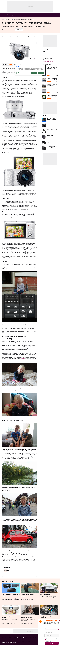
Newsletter (40, 15)
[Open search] (57, 15)
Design (44, 51)
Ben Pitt (5, 29)
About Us (30, 637)
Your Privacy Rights (20, 72)
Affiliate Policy (36, 637)
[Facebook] (45, 15)
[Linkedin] (47, 15)
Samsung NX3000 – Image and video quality (48, 59)
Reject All (34, 72)
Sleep (12, 15)
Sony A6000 (12, 359)
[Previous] (3, 51)
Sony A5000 (22, 358)
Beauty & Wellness (32, 15)
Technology (17, 15)
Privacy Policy (15, 637)
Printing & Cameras (14, 19)
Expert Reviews (5, 15)
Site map (9, 637)
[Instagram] (51, 15)
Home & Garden (24, 15)
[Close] (44, 66)
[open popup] (35, 59)
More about (6, 574)
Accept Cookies (41, 72)
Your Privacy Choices (23, 637)
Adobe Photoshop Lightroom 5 (8, 329)
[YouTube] (53, 15)
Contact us (4, 637)
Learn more (8, 37)
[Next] (35, 51)
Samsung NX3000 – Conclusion (48, 61)
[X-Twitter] (49, 15)
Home (3, 19)
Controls (44, 53)
